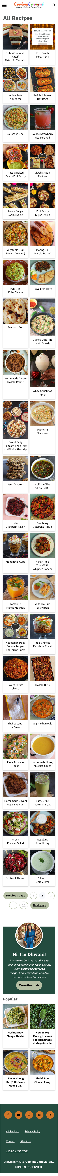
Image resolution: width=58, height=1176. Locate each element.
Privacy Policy (32, 1131)
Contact (10, 1141)
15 (24, 905)
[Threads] (50, 1115)
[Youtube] (18, 1115)
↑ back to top (17, 1151)
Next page (39, 905)
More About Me (29, 985)
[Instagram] (39, 1115)
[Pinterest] (29, 1115)
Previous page (15, 896)
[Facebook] (8, 1115)
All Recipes (12, 1131)
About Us (25, 1141)
